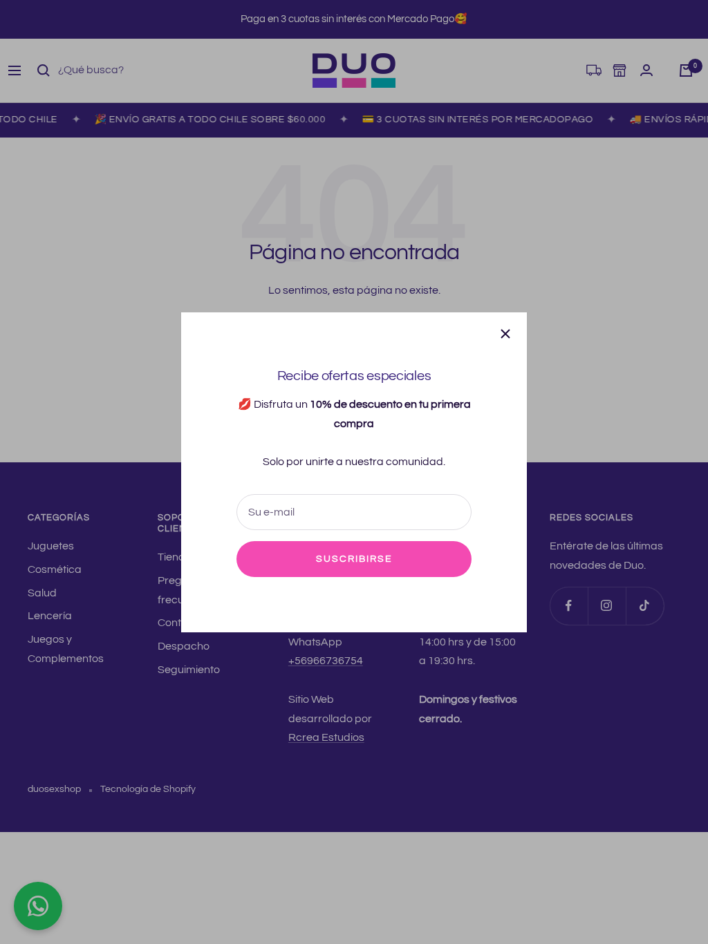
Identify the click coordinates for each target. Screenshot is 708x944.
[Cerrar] (505, 334)
